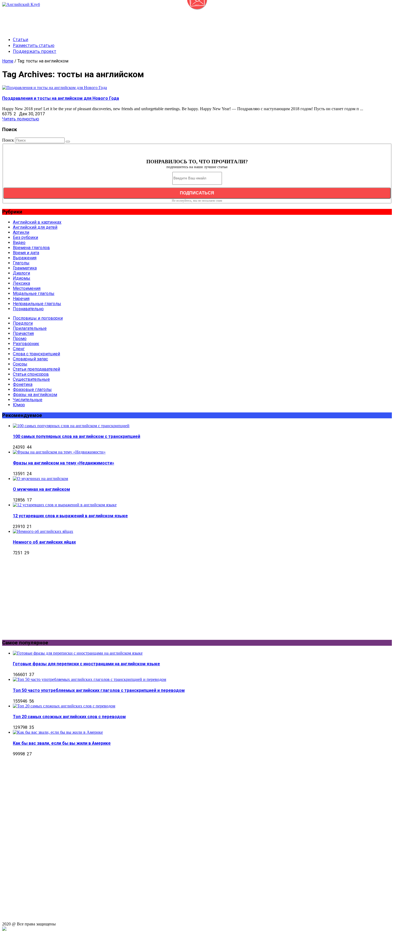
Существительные (31, 379)
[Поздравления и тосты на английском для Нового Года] (54, 87)
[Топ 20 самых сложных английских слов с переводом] (64, 706)
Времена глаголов (31, 247)
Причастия (23, 333)
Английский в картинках (37, 222)
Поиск (8, 140)
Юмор (19, 404)
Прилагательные (30, 328)
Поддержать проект (34, 51)
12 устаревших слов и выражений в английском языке (70, 515)
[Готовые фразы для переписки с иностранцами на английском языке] (78, 653)
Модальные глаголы (33, 293)
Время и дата (26, 252)
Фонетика (22, 384)
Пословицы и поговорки (38, 318)
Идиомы (21, 278)
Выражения (24, 257)
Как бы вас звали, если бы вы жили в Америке (62, 743)
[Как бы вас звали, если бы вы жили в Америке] (58, 732)
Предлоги (23, 323)
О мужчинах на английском (41, 489)
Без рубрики (25, 237)
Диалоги (21, 273)
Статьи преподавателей (36, 369)
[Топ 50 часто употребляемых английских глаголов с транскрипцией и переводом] (89, 679)
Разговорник (26, 343)
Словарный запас (30, 358)
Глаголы (21, 262)
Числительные (27, 399)
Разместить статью (33, 45)
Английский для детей (35, 227)
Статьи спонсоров (31, 374)
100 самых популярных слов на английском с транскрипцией (76, 436)
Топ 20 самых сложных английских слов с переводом (69, 716)
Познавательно (28, 308)
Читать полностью (20, 118)
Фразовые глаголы (32, 389)
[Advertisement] (99, 19)
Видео (19, 242)
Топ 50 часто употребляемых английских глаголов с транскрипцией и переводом (99, 690)
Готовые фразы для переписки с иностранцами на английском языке (86, 663)
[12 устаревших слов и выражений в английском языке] (65, 505)
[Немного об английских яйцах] (43, 531)
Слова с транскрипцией (36, 353)
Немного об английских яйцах (44, 542)
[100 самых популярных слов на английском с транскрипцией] (71, 425)
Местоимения (26, 288)
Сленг (19, 348)
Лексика (21, 283)
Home (7, 61)
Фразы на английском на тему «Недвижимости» (63, 463)
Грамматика (25, 268)
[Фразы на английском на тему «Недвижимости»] (59, 452)
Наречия (21, 298)
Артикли (21, 232)
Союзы (20, 364)
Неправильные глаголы (37, 303)
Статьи (20, 39)
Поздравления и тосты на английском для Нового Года (60, 98)
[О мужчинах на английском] (40, 478)
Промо (20, 338)
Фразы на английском (35, 394)
